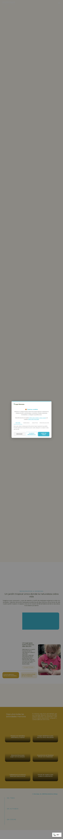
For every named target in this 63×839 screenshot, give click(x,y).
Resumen (18, 422)
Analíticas (35, 422)
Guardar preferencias (32, 434)
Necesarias (26, 422)
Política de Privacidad (33, 419)
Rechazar (19, 434)
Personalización (44, 422)
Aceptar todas (43, 434)
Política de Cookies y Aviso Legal (37, 417)
